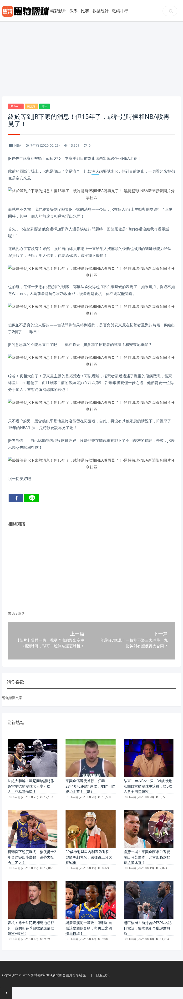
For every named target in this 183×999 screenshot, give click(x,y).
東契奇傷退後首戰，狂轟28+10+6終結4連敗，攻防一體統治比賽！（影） (90, 786)
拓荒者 (31, 106)
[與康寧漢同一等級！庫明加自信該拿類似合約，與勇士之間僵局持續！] (90, 900)
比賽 (85, 11)
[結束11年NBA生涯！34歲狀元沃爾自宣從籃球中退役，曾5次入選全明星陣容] (148, 758)
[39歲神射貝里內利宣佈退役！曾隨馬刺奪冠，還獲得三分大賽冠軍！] (90, 829)
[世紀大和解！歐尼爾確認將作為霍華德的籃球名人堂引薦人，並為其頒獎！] (32, 758)
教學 (74, 11)
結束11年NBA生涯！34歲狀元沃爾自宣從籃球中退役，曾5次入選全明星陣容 (148, 786)
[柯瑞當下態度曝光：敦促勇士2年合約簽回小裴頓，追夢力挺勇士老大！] (32, 829)
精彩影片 (58, 11)
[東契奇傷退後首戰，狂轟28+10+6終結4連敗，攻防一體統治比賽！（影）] (90, 758)
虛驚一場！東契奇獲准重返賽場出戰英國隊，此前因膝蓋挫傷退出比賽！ (147, 857)
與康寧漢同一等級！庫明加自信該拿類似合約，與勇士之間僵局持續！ (89, 928)
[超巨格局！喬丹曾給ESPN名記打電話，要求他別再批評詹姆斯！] (148, 900)
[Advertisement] (91, 58)
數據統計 (100, 11)
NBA (17, 145)
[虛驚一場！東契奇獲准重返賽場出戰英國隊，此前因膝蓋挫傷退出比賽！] (148, 829)
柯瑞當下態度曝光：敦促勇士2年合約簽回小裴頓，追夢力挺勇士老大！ (32, 857)
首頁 (31, 11)
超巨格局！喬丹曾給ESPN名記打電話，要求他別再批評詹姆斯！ (148, 928)
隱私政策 (103, 975)
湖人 (44, 106)
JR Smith (15, 106)
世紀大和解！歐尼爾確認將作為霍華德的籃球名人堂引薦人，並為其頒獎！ (31, 786)
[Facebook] (16, 498)
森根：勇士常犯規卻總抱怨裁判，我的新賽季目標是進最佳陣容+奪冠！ (31, 928)
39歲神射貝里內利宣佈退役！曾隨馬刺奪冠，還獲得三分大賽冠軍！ (89, 857)
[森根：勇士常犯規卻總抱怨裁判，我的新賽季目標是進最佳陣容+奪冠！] (32, 900)
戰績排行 (120, 11)
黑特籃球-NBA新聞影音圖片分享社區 (58, 975)
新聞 (43, 11)
